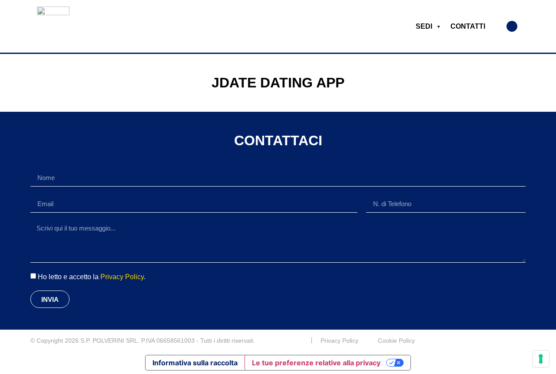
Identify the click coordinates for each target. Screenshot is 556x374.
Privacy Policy (122, 276)
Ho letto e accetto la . (92, 276)
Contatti (467, 26)
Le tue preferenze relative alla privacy (316, 362)
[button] (511, 26)
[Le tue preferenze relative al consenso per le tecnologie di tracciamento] (541, 359)
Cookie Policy (396, 340)
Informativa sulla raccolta (195, 362)
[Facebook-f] (522, 340)
